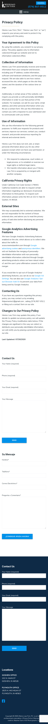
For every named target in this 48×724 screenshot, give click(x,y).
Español (41, 3)
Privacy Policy (27, 718)
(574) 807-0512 (37, 6)
